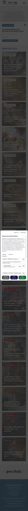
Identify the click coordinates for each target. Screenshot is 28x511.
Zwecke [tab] (4, 254)
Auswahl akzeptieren (5, 277)
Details (20, 266)
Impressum (16, 232)
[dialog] (14, 255)
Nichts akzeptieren (14, 277)
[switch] (23, 259)
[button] (23, 259)
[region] (14, 254)
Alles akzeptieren (22, 277)
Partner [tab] (11, 254)
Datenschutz (23, 232)
